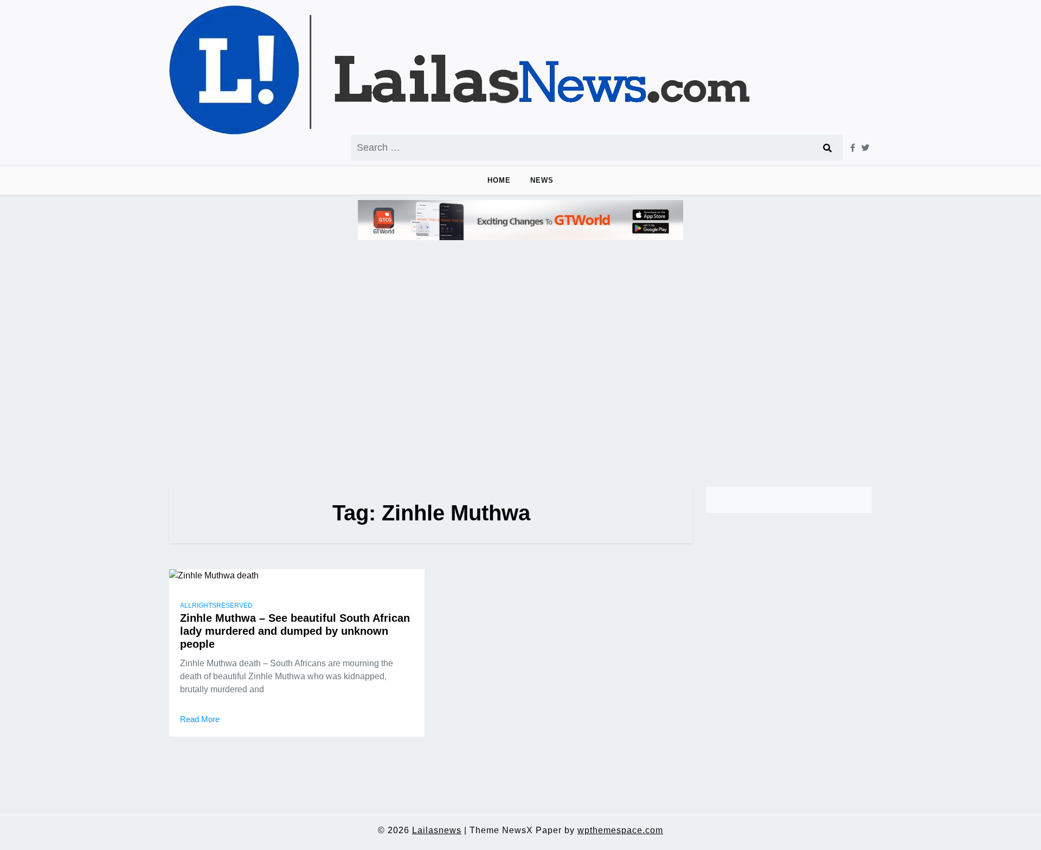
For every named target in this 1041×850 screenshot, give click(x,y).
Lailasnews (436, 830)
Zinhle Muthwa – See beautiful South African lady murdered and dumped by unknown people (295, 631)
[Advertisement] (520, 359)
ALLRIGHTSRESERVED (216, 605)
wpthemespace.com (620, 830)
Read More (200, 719)
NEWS (542, 180)
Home (499, 180)
